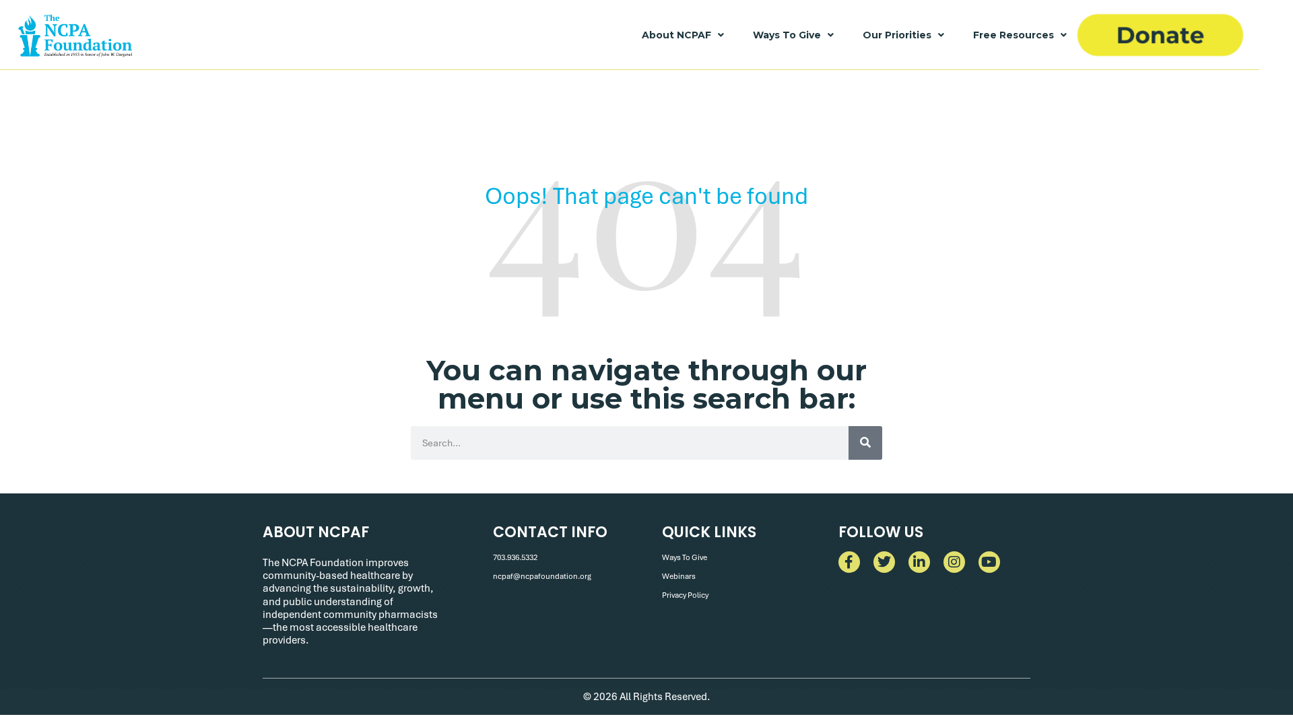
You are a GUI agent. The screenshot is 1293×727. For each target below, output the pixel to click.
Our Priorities (897, 35)
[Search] (865, 443)
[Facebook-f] (849, 562)
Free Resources (1013, 35)
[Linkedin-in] (919, 562)
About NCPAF (676, 35)
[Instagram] (954, 562)
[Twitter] (884, 562)
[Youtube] (989, 562)
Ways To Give (787, 35)
